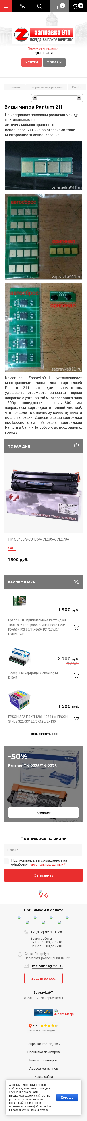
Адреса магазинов (43, 1069)
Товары (54, 62)
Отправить (43, 875)
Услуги (31, 62)
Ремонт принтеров (43, 1060)
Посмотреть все (43, 734)
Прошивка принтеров (43, 1052)
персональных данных (46, 864)
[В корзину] (76, 627)
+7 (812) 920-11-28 (46, 932)
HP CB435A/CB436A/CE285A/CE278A (38, 539)
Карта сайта (43, 1077)
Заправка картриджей (43, 1044)
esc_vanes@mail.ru (47, 966)
